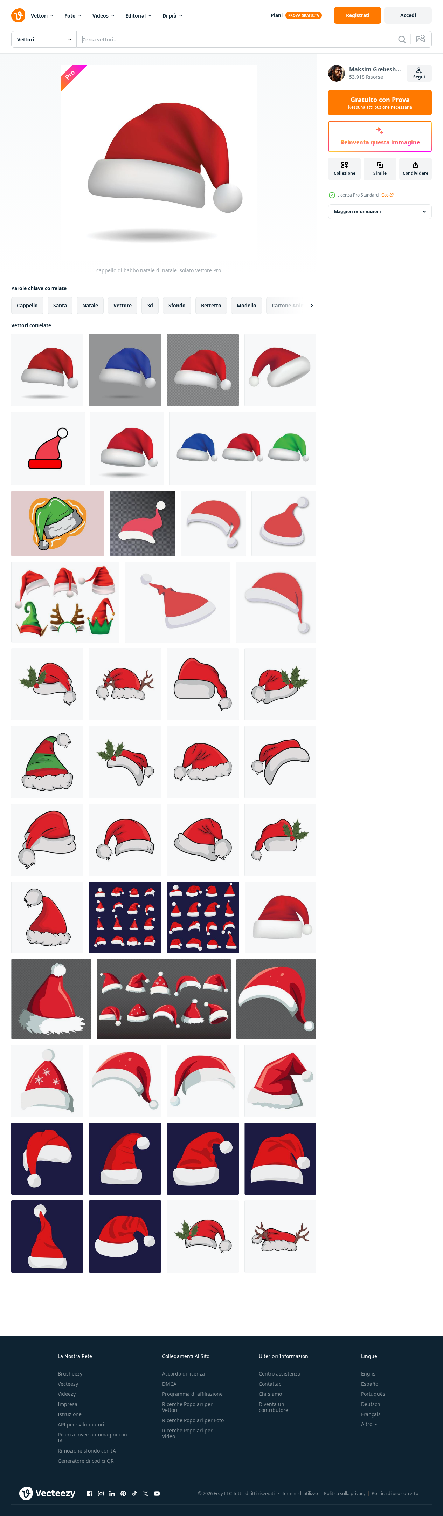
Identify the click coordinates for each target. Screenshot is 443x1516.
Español (370, 1383)
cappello (27, 305)
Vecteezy (68, 1383)
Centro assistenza (279, 1373)
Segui (419, 77)
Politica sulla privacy (345, 1493)
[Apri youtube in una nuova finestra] (157, 1493)
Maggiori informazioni (357, 211)
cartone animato (292, 305)
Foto (70, 15)
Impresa (67, 1404)
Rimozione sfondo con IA (87, 1450)
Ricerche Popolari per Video (187, 1433)
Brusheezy (70, 1373)
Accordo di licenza (183, 1373)
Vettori (39, 15)
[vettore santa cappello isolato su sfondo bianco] (283, 523)
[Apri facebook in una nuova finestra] (89, 1493)
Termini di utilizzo (300, 1493)
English (370, 1373)
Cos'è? (387, 195)
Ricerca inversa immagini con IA (92, 1437)
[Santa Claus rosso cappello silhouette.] (125, 917)
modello (246, 305)
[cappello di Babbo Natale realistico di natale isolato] (127, 448)
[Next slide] (306, 305)
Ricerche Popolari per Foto (193, 1420)
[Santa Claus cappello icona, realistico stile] (280, 370)
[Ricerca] (402, 39)
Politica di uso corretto (395, 1493)
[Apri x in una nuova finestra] (145, 1493)
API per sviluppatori (81, 1424)
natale (90, 305)
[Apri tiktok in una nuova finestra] (134, 1493)
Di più (169, 15)
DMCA (169, 1383)
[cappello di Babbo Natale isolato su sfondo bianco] (213, 523)
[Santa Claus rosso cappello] (47, 1159)
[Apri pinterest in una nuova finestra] (123, 1493)
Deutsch (370, 1404)
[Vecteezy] (18, 15)
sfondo (177, 305)
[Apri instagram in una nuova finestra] (101, 1493)
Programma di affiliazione (192, 1394)
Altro (366, 1424)
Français (371, 1414)
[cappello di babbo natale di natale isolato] (47, 370)
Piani (277, 15)
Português (373, 1394)
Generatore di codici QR (86, 1460)
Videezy (67, 1394)
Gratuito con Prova (380, 102)
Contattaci (271, 1383)
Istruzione (70, 1414)
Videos (100, 15)
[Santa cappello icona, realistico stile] (280, 917)
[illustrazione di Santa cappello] (280, 762)
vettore (122, 305)
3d (150, 305)
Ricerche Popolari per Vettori (187, 1407)
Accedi (408, 15)
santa (60, 305)
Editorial (135, 15)
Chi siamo (270, 1394)
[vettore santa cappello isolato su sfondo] (142, 523)
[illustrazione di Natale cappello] (47, 684)
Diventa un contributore (273, 1407)
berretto (211, 305)
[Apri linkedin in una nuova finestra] (112, 1493)
